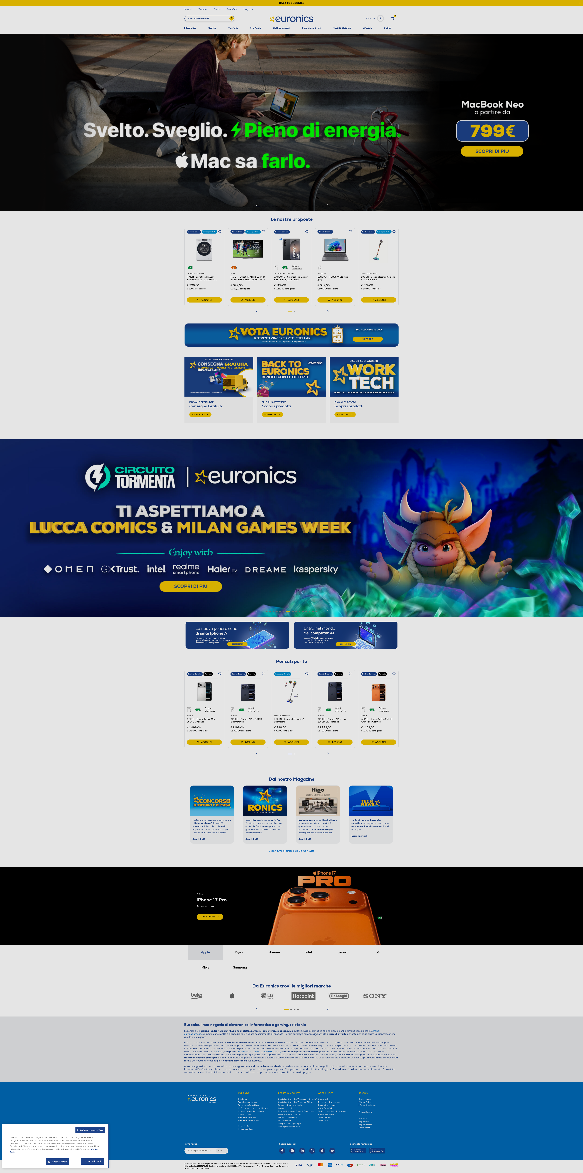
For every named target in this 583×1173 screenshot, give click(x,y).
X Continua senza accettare (90, 1130)
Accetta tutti (94, 1161)
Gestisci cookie (59, 1162)
